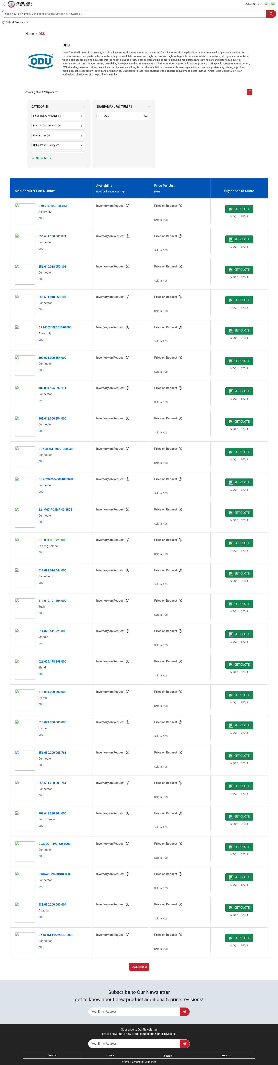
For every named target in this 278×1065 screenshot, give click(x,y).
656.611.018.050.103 (52, 297)
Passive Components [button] (47, 125)
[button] (253, 4)
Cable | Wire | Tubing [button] (46, 145)
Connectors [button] (41, 135)
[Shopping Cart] (273, 4)
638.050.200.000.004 (52, 904)
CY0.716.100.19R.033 (52, 206)
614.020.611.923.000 (52, 631)
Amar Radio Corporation (145, 1062)
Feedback (226, 1055)
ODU (41, 218)
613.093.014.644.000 (52, 570)
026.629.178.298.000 (52, 661)
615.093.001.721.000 (52, 540)
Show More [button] (43, 158)
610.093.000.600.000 (52, 722)
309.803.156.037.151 (52, 388)
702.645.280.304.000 (52, 813)
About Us (52, 1055)
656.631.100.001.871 (52, 236)
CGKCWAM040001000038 (55, 479)
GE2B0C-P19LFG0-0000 (54, 843)
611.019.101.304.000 (52, 600)
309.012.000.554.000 (52, 418)
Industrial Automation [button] (47, 115)
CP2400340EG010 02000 (54, 327)
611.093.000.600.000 (52, 692)
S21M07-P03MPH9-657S (55, 509)
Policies (167, 1055)
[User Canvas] (266, 4)
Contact (110, 1055)
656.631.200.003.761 (52, 783)
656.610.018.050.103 (52, 266)
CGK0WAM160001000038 (55, 449)
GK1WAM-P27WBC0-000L (55, 935)
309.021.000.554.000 (52, 357)
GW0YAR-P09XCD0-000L (54, 874)
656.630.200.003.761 (52, 752)
